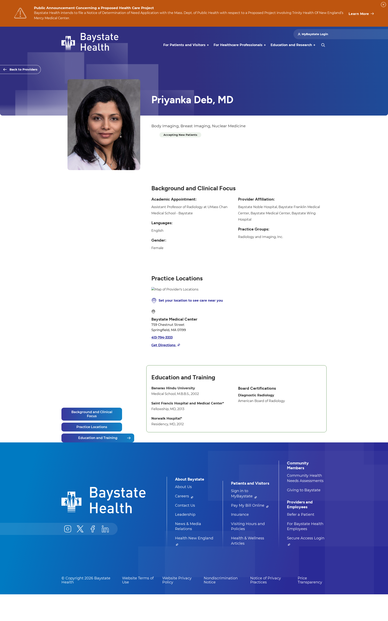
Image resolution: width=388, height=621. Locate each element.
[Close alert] (383, 4)
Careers (182, 496)
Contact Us (185, 505)
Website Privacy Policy (177, 580)
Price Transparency (310, 580)
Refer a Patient (300, 514)
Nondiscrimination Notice (221, 580)
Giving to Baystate (304, 490)
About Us (183, 487)
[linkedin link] (105, 529)
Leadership (185, 514)
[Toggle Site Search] (323, 45)
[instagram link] (67, 529)
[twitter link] (80, 529)
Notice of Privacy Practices (265, 580)
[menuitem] (184, 45)
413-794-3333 (162, 337)
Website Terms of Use (138, 580)
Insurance (240, 514)
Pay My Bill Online (248, 505)
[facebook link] (92, 529)
